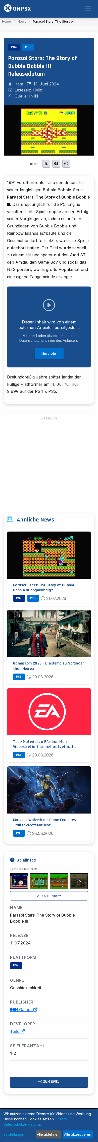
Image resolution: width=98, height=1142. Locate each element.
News (22, 21)
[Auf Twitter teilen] (46, 164)
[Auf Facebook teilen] (56, 164)
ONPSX (21, 9)
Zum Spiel (51, 1081)
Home (6, 21)
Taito (15, 1031)
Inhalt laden (49, 353)
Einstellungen (14, 1134)
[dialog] (49, 1125)
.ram (19, 83)
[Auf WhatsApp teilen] (66, 164)
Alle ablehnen (48, 1134)
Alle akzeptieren (77, 1134)
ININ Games (21, 1009)
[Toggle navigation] (88, 9)
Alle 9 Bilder (47, 896)
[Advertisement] (49, 459)
